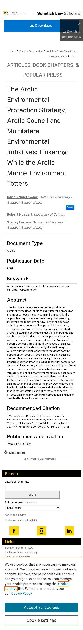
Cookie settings (41, 620)
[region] (41, 593)
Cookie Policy (21, 593)
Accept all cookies (41, 607)
